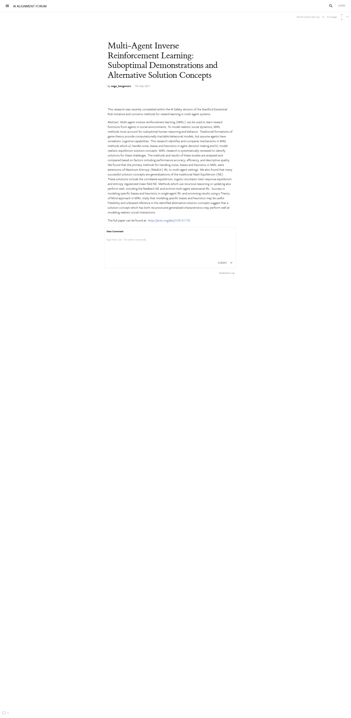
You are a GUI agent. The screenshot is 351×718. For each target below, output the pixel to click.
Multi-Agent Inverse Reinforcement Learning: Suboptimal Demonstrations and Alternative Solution (163, 60)
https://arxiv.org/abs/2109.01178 (169, 220)
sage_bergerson (121, 86)
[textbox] (170, 243)
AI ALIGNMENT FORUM (30, 6)
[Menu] (7, 5)
